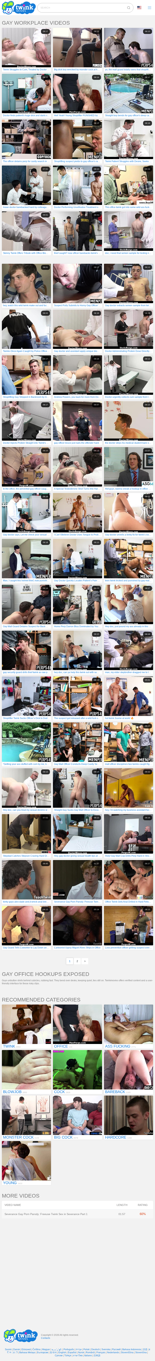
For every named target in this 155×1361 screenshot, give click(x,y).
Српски (59, 1355)
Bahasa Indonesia (131, 1349)
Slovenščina (127, 1352)
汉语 (145, 1349)
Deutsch (95, 1349)
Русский (116, 1349)
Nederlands (113, 1352)
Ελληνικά (26, 1349)
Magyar (46, 1349)
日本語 (97, 1355)
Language (140, 8)
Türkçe (67, 1355)
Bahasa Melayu (27, 1352)
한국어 (53, 1352)
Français (100, 1352)
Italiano (88, 1355)
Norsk (81, 1352)
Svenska (106, 1349)
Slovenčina (141, 1352)
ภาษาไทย (78, 1355)
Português (69, 1349)
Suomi (8, 1349)
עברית (79, 1349)
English (62, 1352)
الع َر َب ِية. (57, 1349)
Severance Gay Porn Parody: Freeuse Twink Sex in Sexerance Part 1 (46, 1214)
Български (42, 1352)
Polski (86, 1349)
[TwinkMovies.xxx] (19, 7)
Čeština (36, 1349)
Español (72, 1352)
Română (90, 1352)
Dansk (16, 1349)
